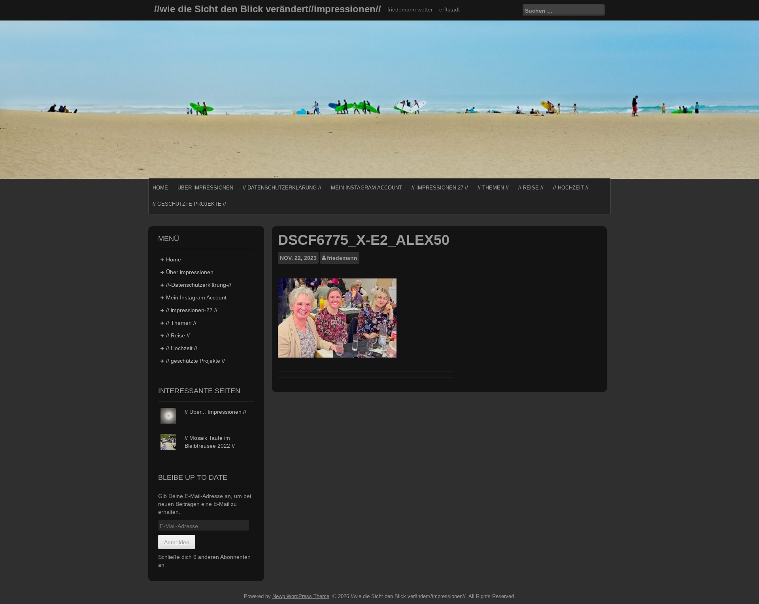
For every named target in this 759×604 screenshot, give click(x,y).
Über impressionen (205, 188)
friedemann (342, 258)
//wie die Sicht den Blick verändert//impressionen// (267, 9)
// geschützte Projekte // (189, 204)
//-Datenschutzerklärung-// (282, 188)
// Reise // (531, 188)
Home (160, 188)
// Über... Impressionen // (215, 412)
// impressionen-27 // (440, 188)
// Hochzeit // (571, 188)
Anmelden (176, 542)
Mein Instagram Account (366, 188)
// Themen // (493, 188)
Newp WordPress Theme (300, 596)
